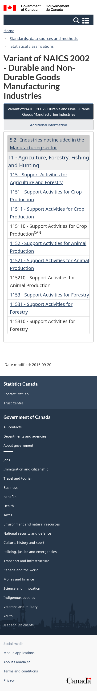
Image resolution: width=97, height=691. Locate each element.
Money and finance (19, 579)
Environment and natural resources (32, 524)
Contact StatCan (16, 394)
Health (9, 506)
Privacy (9, 680)
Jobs (7, 460)
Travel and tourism (18, 478)
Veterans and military (20, 606)
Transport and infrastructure (26, 561)
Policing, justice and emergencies (30, 551)
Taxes (8, 515)
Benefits (10, 496)
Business (11, 487)
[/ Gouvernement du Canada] (36, 8)
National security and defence (27, 533)
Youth (8, 616)
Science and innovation (22, 588)
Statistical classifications (32, 46)
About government (18, 445)
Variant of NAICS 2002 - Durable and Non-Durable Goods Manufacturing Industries (49, 111)
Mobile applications (19, 653)
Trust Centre (13, 403)
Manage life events (19, 625)
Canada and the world (21, 570)
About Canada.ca (17, 662)
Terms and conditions (21, 671)
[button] (49, 20)
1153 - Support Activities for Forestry (49, 295)
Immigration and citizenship (26, 469)
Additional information (48, 124)
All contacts (13, 427)
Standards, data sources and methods (44, 38)
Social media (14, 643)
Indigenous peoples (19, 597)
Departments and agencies (25, 436)
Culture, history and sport (24, 542)
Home (9, 30)
